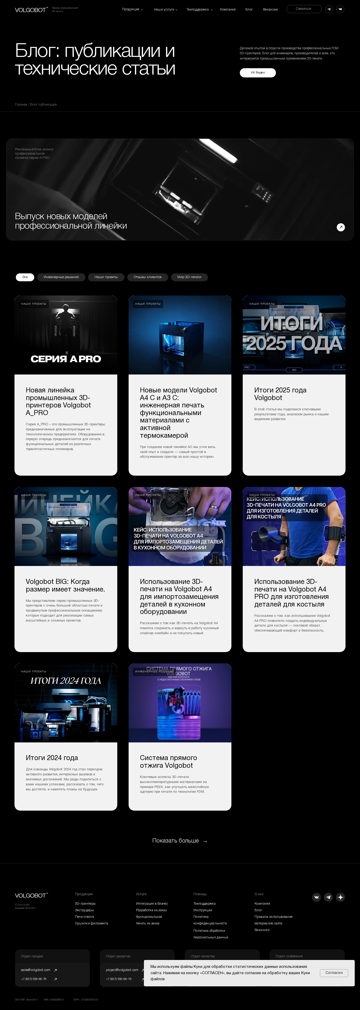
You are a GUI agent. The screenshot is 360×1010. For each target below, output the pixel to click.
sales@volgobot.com (36, 970)
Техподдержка (204, 903)
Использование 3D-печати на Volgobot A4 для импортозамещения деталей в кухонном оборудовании (179, 597)
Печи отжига (84, 916)
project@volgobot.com (122, 970)
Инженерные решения (61, 277)
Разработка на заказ (151, 910)
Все (25, 277)
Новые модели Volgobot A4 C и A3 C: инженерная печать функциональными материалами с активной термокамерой (178, 413)
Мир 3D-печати (189, 277)
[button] (304, 9)
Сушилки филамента (91, 923)
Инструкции (202, 910)
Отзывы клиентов (148, 277)
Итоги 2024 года (52, 758)
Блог (249, 9)
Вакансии (270, 9)
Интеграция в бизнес (152, 903)
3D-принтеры (85, 903)
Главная (21, 104)
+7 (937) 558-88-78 (119, 979)
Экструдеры (84, 910)
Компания (228, 9)
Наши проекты (106, 277)
